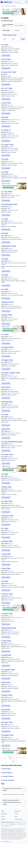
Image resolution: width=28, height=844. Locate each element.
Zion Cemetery (11, 121)
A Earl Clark (5, 709)
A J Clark (4, 219)
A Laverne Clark (7, 347)
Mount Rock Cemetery (13, 632)
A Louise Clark (6, 501)
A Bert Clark (5, 682)
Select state (6, 30)
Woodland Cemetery (13, 210)
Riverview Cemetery (13, 63)
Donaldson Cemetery (13, 50)
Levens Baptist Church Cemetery (16, 572)
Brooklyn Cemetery (12, 94)
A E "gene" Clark (7, 145)
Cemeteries (4, 813)
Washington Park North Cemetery (16, 107)
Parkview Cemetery (13, 319)
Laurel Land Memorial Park (14, 338)
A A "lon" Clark (6, 88)
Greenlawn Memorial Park (14, 351)
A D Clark (4, 159)
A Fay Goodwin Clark (9, 204)
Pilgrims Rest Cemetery (14, 393)
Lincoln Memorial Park (13, 478)
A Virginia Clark (7, 360)
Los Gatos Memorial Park (14, 644)
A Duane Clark (6, 315)
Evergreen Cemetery (13, 150)
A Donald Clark (7, 402)
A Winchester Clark (8, 246)
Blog (16, 816)
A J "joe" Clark (6, 191)
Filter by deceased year (9, 35)
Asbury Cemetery (12, 713)
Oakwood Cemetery (13, 293)
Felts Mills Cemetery (13, 250)
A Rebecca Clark (7, 302)
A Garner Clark (6, 541)
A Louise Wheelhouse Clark (11, 442)
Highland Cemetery (12, 686)
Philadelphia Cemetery (13, 673)
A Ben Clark (5, 387)
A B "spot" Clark (7, 454)
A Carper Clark (6, 613)
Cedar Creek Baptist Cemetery (15, 163)
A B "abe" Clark (7, 722)
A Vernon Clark (7, 594)
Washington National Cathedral (15, 78)
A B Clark (4, 275)
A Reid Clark (6, 568)
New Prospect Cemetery (14, 195)
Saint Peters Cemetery (13, 699)
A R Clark (4, 117)
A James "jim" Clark (8, 72)
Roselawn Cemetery (13, 176)
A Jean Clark (6, 103)
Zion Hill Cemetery (12, 585)
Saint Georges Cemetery (14, 306)
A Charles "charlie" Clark (10, 373)
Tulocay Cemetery (12, 376)
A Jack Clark (6, 554)
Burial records (8, 6)
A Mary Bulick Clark (8, 628)
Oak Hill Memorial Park (13, 364)
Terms (16, 813)
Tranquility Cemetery (13, 405)
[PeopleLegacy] (6, 2)
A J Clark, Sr (6, 130)
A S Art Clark (6, 59)
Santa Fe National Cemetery (15, 418)
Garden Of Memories (13, 279)
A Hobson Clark (7, 516)
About (2, 811)
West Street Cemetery (13, 739)
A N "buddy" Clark (8, 670)
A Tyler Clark (6, 641)
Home (2, 6)
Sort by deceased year (8, 25)
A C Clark (4, 45)
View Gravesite (6, 55)
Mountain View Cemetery (14, 433)
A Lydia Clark (6, 655)
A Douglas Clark (7, 735)
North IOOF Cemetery (13, 726)
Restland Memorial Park (14, 659)
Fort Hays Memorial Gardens (15, 598)
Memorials (17, 811)
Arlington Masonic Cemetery (15, 445)
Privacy (3, 816)
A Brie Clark (5, 429)
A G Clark (4, 414)
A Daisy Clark (6, 487)
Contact (3, 819)
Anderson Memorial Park (14, 505)
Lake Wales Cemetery (13, 519)
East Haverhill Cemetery (14, 237)
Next (13, 761)
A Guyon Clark (6, 695)
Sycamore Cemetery (13, 136)
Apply (22, 39)
